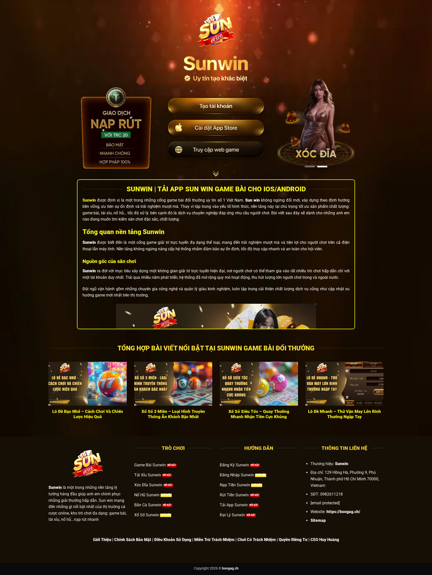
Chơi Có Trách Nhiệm (257, 539)
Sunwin (89, 200)
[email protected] (325, 503)
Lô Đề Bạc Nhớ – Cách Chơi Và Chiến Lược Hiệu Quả (87, 414)
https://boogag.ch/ (343, 511)
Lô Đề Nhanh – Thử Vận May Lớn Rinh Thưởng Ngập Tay (344, 414)
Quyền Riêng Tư (293, 539)
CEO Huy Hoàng (324, 539)
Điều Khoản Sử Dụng (172, 539)
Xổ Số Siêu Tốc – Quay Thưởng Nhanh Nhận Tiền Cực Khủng (258, 414)
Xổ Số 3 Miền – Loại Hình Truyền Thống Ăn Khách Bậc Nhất (173, 414)
